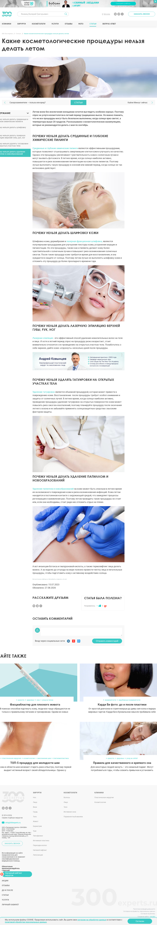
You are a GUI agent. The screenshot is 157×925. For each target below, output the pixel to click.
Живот (35, 821)
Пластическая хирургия (104, 797)
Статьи (93, 24)
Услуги (55, 24)
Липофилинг (38, 836)
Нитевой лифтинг (40, 850)
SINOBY (152, 917)
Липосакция (38, 855)
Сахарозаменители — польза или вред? (28, 102)
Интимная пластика (41, 841)
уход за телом (47, 700)
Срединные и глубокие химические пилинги (55, 148)
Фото (80, 24)
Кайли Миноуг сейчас (137, 102)
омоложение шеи (44, 758)
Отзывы (68, 24)
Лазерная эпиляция (43, 338)
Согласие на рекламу (148, 914)
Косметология (100, 802)
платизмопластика (61, 758)
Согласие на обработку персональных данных (139, 911)
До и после (7, 890)
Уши (34, 831)
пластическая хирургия (11, 758)
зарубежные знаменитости (129, 700)
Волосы (67, 797)
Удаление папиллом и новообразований (53, 488)
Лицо (35, 802)
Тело (35, 817)
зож (38, 700)
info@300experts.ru (13, 823)
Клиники (6, 24)
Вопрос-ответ (109, 24)
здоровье (30, 700)
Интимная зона (70, 812)
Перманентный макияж (73, 817)
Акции (5, 881)
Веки (35, 807)
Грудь (35, 812)
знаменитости (110, 700)
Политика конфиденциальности (144, 909)
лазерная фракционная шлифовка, (84, 241)
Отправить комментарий (107, 641)
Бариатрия (37, 826)
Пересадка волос (40, 845)
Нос (34, 797)
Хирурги (21, 24)
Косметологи (38, 24)
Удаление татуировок (44, 392)
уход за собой (131, 758)
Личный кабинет (10, 905)
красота (21, 700)
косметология (29, 758)
